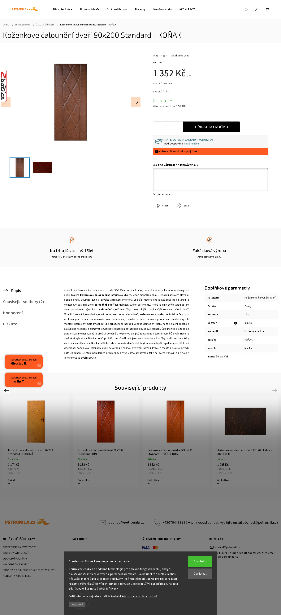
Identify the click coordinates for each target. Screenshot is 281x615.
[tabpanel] (245, 441)
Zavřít (260, 218)
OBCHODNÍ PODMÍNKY (15, 559)
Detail (11, 480)
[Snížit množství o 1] (157, 127)
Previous (7, 390)
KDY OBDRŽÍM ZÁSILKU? (16, 564)
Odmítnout (200, 574)
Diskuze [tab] (10, 324)
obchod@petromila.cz (126, 522)
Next (275, 390)
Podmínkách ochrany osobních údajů (134, 597)
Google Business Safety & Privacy (96, 589)
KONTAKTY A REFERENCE (17, 576)
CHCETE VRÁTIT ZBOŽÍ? (16, 553)
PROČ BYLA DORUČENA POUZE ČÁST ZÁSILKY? (29, 570)
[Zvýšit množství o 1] (178, 127)
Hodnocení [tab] (13, 313)
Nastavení (77, 604)
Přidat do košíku (211, 127)
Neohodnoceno (180, 55)
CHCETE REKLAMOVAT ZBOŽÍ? (20, 547)
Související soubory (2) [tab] (23, 302)
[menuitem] (62, 9)
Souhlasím (200, 562)
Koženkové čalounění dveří (259, 298)
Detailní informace (163, 194)
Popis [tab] (16, 291)
